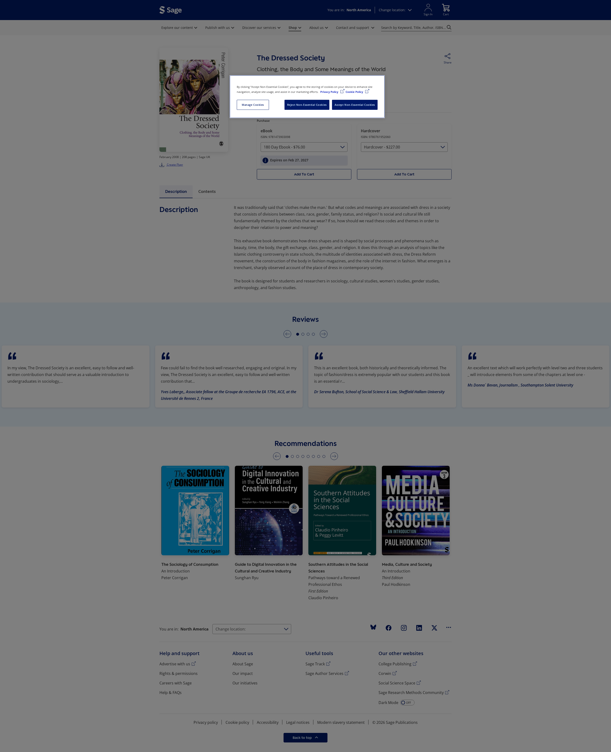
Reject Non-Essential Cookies (307, 104)
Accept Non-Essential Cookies (355, 104)
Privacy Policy (329, 92)
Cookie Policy (355, 92)
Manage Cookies (253, 104)
